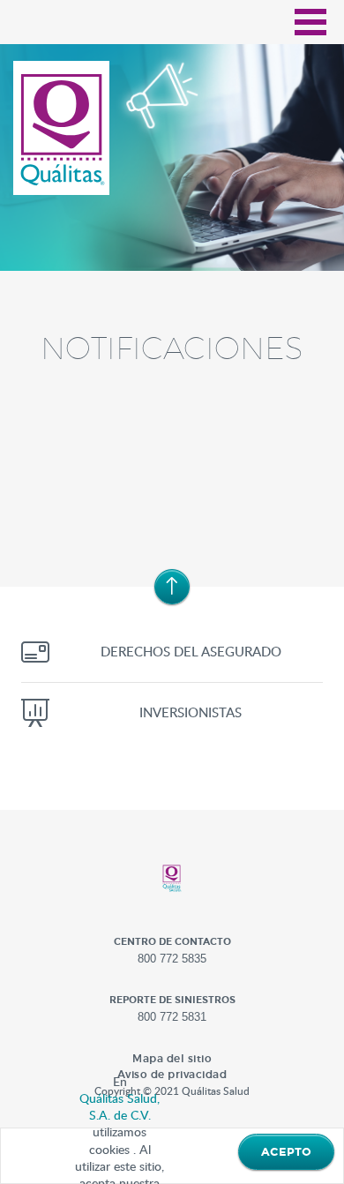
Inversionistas (190, 712)
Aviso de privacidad (172, 1074)
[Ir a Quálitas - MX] (62, 129)
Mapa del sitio (172, 1058)
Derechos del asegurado (191, 651)
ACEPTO (286, 1152)
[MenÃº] (310, 22)
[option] (172, 164)
